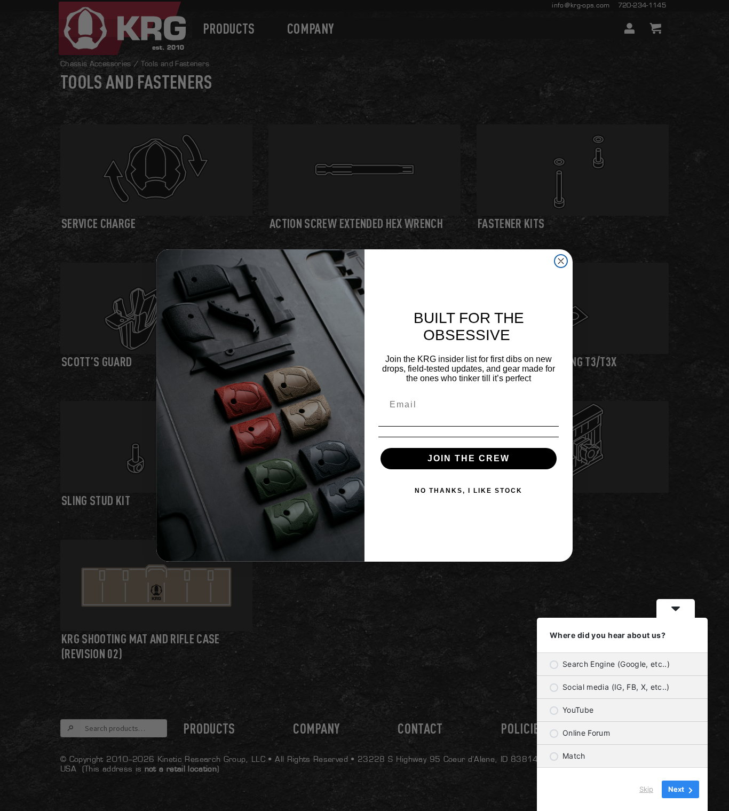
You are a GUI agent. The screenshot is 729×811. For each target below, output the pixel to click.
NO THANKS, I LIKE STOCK (468, 490)
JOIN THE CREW (468, 458)
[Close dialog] (560, 261)
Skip (646, 789)
